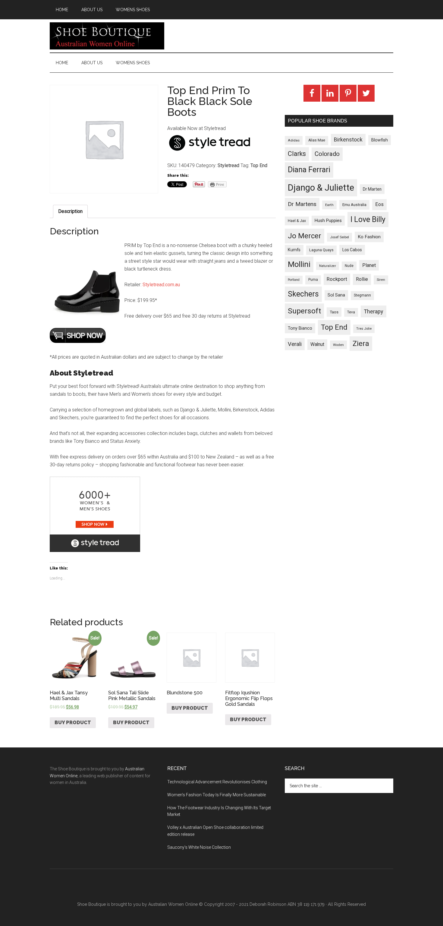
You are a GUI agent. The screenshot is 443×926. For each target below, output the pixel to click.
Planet (369, 265)
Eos (379, 204)
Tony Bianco (300, 328)
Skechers (303, 294)
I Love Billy (367, 219)
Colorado (327, 153)
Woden (338, 345)
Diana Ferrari (309, 169)
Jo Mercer (304, 236)
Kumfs (294, 249)
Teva (351, 312)
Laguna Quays (321, 250)
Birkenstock (348, 140)
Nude (349, 266)
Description (70, 211)
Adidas (294, 140)
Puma (313, 279)
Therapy (373, 311)
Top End (258, 165)
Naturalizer (327, 266)
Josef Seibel (339, 237)
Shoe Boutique (107, 35)
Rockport (337, 279)
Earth (329, 205)
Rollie (362, 279)
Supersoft (304, 310)
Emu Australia (354, 204)
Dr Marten (372, 189)
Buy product (73, 722)
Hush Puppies (328, 220)
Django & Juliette (321, 187)
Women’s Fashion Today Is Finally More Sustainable (216, 794)
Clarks (297, 153)
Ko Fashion (369, 236)
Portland (294, 280)
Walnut (317, 344)
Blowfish (379, 140)
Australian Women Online (173, 904)
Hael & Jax (297, 221)
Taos (334, 312)
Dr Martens (302, 204)
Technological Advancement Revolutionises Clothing (217, 781)
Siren (381, 279)
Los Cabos (352, 249)
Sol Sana (336, 295)
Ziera (361, 343)
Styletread (228, 165)
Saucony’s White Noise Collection (199, 847)
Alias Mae (316, 140)
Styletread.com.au (161, 284)
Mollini (299, 264)
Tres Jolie (364, 329)
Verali (295, 344)
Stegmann (362, 295)
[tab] (70, 211)
